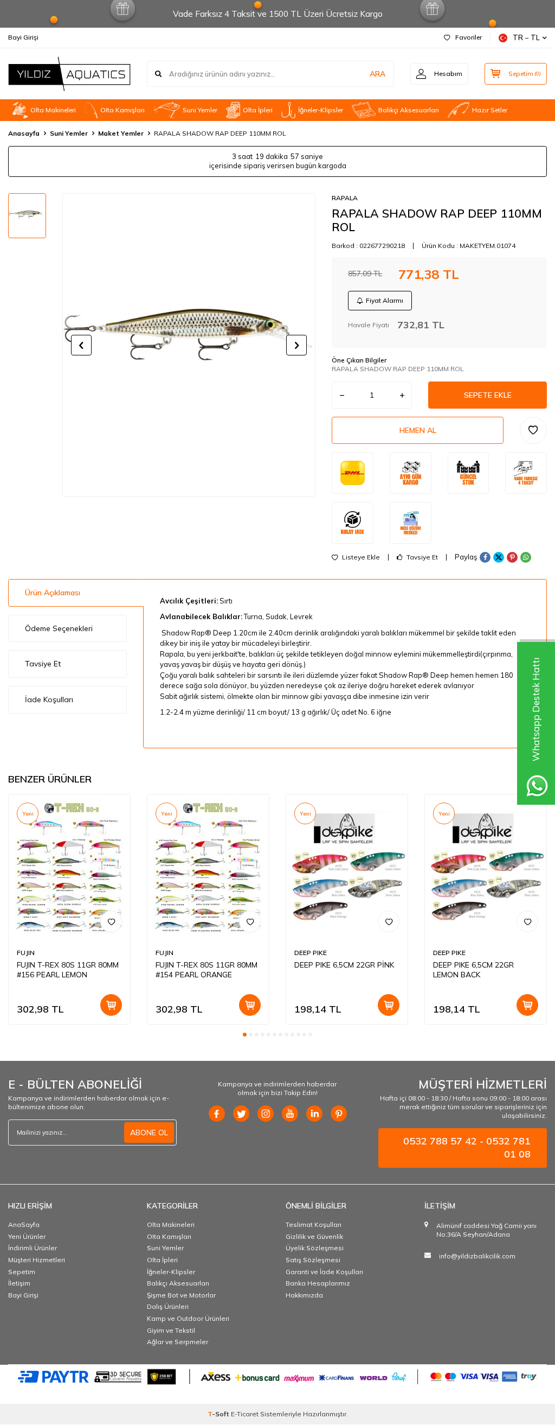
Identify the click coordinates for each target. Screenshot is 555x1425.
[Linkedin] (314, 1113)
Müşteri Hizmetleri (36, 1260)
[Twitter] (241, 1113)
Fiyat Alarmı (384, 300)
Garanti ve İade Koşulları (324, 1272)
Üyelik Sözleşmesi (315, 1248)
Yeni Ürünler (27, 1236)
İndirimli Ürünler (32, 1248)
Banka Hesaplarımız (318, 1283)
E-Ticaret (245, 1414)
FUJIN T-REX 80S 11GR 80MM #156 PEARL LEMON (68, 970)
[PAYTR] (277, 1376)
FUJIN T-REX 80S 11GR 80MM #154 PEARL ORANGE (206, 970)
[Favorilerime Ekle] (111, 921)
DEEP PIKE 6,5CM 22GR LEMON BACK (473, 970)
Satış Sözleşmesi (313, 1260)
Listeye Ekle (360, 557)
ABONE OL (149, 1132)
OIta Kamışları (122, 110)
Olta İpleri (258, 110)
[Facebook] (217, 1113)
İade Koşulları (49, 699)
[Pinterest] (339, 1113)
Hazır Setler (489, 110)
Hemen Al (417, 430)
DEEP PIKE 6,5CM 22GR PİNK (344, 965)
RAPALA (345, 198)
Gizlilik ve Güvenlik (314, 1236)
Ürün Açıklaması (52, 592)
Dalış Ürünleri (168, 1306)
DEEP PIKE (310, 953)
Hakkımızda (304, 1295)
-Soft (219, 1414)
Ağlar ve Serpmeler (177, 1342)
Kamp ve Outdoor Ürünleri (188, 1318)
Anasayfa (24, 133)
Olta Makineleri (53, 110)
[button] (81, 345)
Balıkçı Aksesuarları (408, 110)
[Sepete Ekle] (111, 1005)
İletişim (19, 1283)
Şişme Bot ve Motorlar (181, 1295)
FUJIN (26, 953)
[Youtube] (290, 1113)
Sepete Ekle (488, 395)
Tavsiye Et (421, 557)
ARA (377, 74)
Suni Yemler (200, 110)
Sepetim (21, 1272)
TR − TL (526, 37)
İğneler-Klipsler (320, 110)
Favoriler (468, 37)
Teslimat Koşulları (313, 1224)
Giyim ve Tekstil (171, 1330)
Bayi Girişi (23, 37)
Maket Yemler (121, 133)
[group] (189, 345)
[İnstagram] (265, 1113)
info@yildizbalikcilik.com (477, 1256)
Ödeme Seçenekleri (59, 628)
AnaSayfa (24, 1224)
